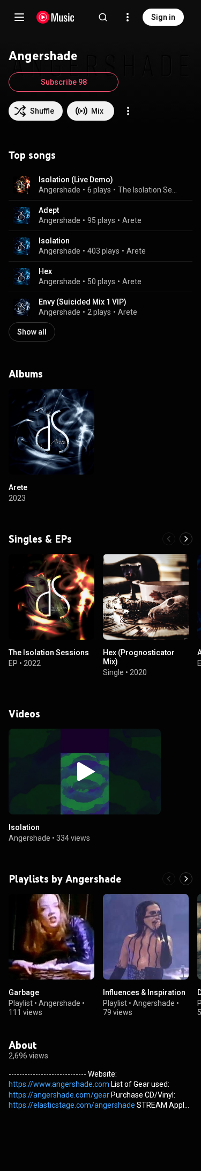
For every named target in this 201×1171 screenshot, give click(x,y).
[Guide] (19, 17)
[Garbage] (51, 937)
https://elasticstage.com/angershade (72, 1105)
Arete (132, 220)
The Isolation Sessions (149, 190)
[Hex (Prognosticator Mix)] (146, 597)
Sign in (163, 17)
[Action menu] (128, 111)
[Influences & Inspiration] (146, 937)
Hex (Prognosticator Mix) (139, 657)
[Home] (55, 17)
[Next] (186, 539)
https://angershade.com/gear (59, 1095)
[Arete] (51, 432)
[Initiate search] (102, 17)
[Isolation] (85, 771)
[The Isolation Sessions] (51, 597)
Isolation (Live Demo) (76, 179)
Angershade (59, 190)
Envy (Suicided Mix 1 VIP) (82, 302)
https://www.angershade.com (59, 1084)
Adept (49, 210)
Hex (45, 271)
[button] (21, 185)
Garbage (24, 992)
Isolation (54, 240)
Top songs (32, 155)
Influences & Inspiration (144, 992)
